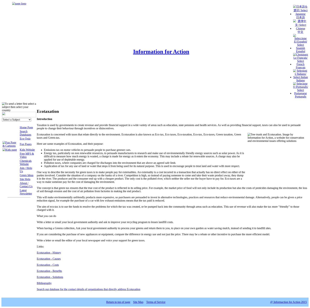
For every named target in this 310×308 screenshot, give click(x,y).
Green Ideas (26, 175)
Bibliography (44, 283)
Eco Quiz (25, 138)
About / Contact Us (26, 185)
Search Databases (25, 133)
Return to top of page (118, 302)
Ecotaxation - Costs (48, 264)
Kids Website (27, 149)
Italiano (300, 80)
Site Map (138, 302)
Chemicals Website (26, 162)
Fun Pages (26, 144)
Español (300, 51)
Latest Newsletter (26, 192)
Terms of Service (155, 302)
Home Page (26, 127)
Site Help (25, 179)
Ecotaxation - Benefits (49, 270)
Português (300, 96)
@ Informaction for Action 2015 (288, 302)
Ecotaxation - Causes (49, 258)
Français (300, 67)
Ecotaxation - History (49, 252)
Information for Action (161, 51)
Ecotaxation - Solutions (50, 277)
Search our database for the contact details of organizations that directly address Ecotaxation (88, 289)
